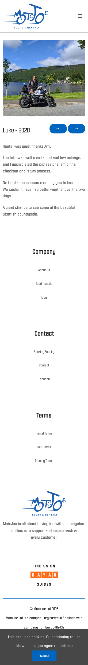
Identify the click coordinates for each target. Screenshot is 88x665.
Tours (44, 297)
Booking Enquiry (44, 352)
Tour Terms (44, 447)
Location (44, 379)
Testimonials (44, 283)
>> (76, 129)
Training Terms (44, 461)
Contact (44, 365)
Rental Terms (44, 433)
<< (58, 129)
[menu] (80, 16)
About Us (44, 270)
